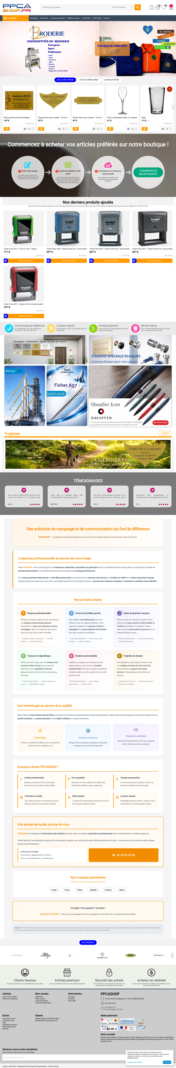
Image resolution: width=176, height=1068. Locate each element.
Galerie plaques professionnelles (47, 1018)
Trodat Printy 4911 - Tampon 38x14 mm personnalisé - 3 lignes (24, 304)
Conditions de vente (9, 1025)
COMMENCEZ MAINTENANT (148, 172)
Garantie (71, 999)
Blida (144, 118)
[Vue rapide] (25, 129)
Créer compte (40, 999)
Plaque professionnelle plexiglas (17, 118)
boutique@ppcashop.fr (114, 1009)
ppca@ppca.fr (110, 1007)
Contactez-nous (8, 1020)
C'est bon (167, 1062)
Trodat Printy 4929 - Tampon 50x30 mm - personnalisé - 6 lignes (109, 249)
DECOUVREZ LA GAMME (120, 51)
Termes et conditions (10, 999)
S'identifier (39, 997)
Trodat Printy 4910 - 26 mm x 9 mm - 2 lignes (20, 249)
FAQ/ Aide (71, 1001)
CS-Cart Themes (53, 1066)
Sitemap (5, 1029)
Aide (4, 1023)
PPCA (27, 1066)
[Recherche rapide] (138, 7)
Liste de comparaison (43, 1003)
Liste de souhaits (41, 1001)
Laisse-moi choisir (134, 1062)
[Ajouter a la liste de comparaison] (29, 129)
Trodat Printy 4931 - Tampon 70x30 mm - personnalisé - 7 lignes (152, 249)
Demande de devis (9, 1027)
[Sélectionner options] (7, 129)
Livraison (71, 997)
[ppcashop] (16, 7)
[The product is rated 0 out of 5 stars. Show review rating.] (30, 123)
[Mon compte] (151, 7)
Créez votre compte (9, 997)
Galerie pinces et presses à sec (46, 1020)
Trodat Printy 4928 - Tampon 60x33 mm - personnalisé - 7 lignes (67, 249)
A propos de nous (8, 1018)
